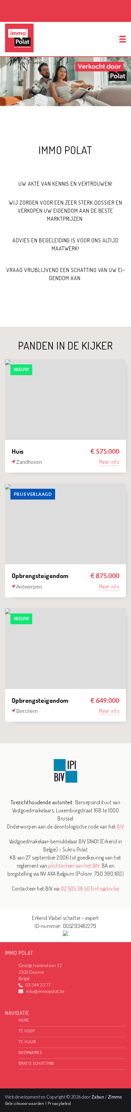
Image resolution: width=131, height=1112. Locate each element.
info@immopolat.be (45, 991)
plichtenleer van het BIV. (74, 865)
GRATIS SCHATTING (36, 1063)
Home (24, 1020)
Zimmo (115, 1097)
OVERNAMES (30, 1052)
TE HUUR (27, 1041)
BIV (120, 826)
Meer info (109, 461)
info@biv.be (106, 888)
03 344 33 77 (38, 985)
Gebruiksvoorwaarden (25, 1103)
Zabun (97, 1097)
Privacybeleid (59, 1103)
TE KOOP (26, 1030)
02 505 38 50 (75, 888)
